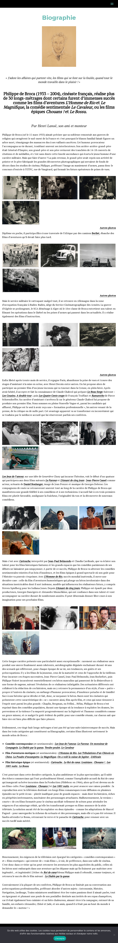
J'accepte (60, 938)
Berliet (95, 233)
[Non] (114, 934)
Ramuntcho (98, 395)
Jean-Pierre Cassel (96, 480)
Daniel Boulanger (33, 484)
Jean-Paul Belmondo (59, 561)
